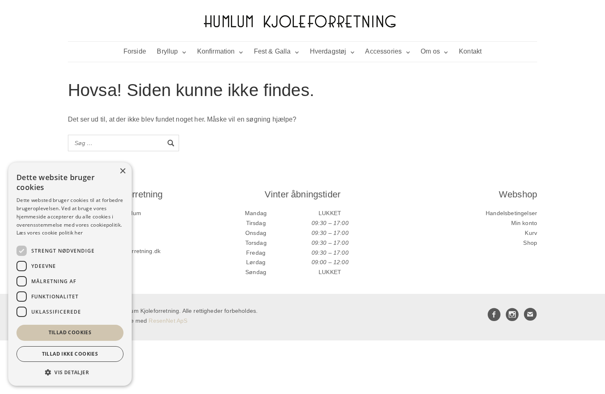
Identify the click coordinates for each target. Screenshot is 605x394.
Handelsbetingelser (511, 213)
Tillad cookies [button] (70, 332)
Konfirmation (216, 51)
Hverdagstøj (328, 51)
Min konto (524, 223)
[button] (69, 372)
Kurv (531, 233)
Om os (430, 51)
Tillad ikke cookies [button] (70, 353)
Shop (530, 242)
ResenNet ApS (168, 320)
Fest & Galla (272, 51)
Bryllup (167, 51)
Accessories (383, 51)
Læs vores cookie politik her (49, 232)
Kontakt (470, 51)
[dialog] (70, 274)
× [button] (122, 171)
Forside (134, 51)
